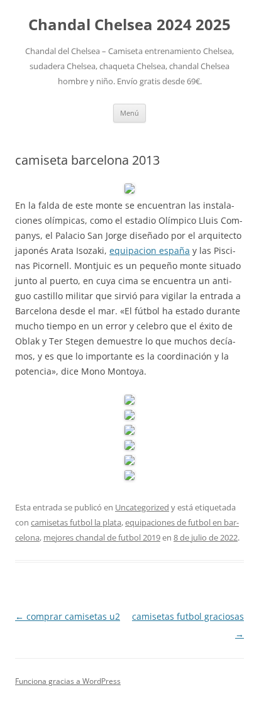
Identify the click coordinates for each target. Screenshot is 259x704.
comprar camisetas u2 (67, 616)
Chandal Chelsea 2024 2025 (129, 25)
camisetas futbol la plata (76, 522)
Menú (129, 113)
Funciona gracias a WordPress (68, 681)
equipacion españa (149, 250)
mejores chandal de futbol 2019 (101, 537)
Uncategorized (142, 507)
